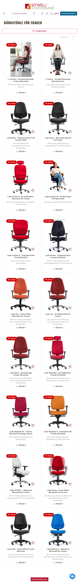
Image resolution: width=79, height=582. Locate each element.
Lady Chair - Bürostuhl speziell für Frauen (58, 139)
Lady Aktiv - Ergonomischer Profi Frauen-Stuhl (21, 139)
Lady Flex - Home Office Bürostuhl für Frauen (21, 315)
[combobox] (21, 14)
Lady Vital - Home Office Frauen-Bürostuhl (21, 550)
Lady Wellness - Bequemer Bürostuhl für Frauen (58, 550)
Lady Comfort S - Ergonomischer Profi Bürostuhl (21, 256)
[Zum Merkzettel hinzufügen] (33, 73)
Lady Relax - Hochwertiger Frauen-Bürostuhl (21, 374)
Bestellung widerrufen (39, 579)
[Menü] (4, 13)
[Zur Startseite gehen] (39, 6)
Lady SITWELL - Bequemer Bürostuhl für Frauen (21, 491)
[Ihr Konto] (47, 13)
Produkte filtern (40, 31)
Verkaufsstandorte (68, 13)
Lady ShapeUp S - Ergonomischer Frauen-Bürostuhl (58, 433)
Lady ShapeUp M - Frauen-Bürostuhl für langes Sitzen (21, 433)
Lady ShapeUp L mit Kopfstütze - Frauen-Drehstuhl (58, 374)
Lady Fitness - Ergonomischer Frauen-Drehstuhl (58, 256)
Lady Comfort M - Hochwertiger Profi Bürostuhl (58, 198)
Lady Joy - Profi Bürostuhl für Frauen (58, 315)
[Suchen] (34, 14)
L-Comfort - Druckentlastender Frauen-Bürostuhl (21, 80)
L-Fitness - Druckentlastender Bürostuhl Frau (58, 80)
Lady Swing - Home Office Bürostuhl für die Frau (58, 491)
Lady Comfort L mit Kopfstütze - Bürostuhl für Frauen (21, 198)
